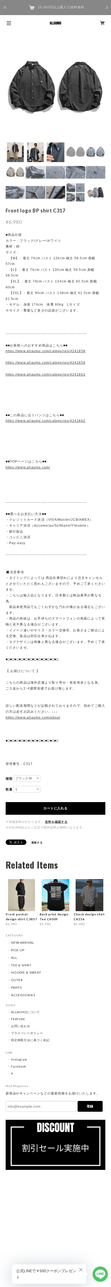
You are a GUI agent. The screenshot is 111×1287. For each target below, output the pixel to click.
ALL (14, 958)
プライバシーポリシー (27, 1033)
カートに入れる (55, 808)
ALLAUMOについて (25, 1012)
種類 (9, 779)
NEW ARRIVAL (22, 942)
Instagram (19, 1059)
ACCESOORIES (23, 995)
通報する (37, 842)
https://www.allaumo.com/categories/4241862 (45, 421)
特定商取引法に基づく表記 (30, 1040)
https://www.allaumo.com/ (28, 467)
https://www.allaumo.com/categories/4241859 (45, 363)
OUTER (17, 980)
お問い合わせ (20, 1026)
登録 (90, 1106)
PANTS (16, 987)
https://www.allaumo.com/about (33, 717)
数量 (9, 789)
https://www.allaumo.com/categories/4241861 (45, 374)
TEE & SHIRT (21, 965)
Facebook (18, 1066)
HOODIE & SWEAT (26, 972)
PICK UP (18, 950)
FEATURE (18, 1019)
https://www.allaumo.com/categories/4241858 (45, 351)
